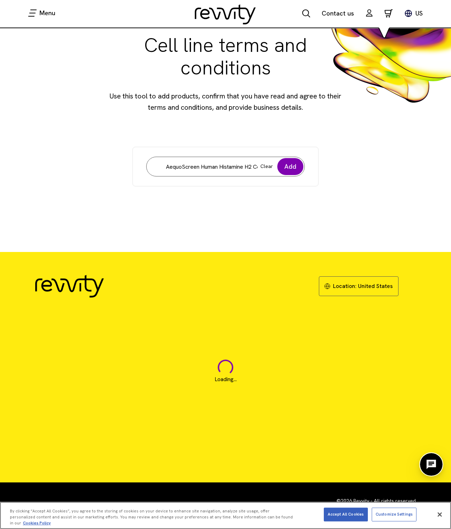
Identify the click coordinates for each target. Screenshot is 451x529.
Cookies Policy (37, 522)
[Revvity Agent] (431, 464)
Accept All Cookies (346, 514)
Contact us (338, 13)
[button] (369, 14)
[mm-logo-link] (225, 14)
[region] (225, 515)
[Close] (439, 514)
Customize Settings (394, 514)
